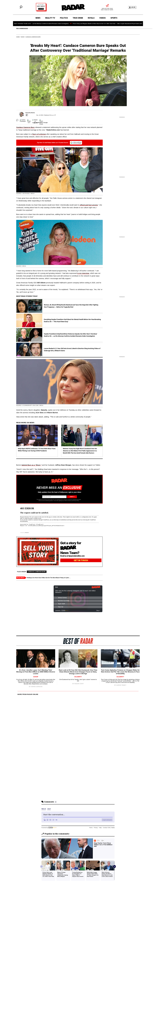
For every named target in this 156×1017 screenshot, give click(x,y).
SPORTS (113, 18)
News (22, 36)
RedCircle (27, 532)
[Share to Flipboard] (35, 120)
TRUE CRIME (78, 18)
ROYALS (91, 18)
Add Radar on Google (42, 122)
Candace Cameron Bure (33, 36)
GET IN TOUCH (81, 560)
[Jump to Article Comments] (17, 120)
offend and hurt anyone (89, 205)
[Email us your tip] (41, 11)
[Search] (21, 8)
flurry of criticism (39, 134)
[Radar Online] (73, 7)
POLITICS (64, 18)
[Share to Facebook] (23, 120)
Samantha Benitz (30, 112)
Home (18, 36)
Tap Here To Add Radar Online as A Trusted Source (52, 142)
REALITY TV (50, 18)
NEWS (38, 18)
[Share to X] (29, 120)
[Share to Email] (41, 120)
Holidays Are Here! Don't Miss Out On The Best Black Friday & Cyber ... (48, 577)
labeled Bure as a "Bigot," (32, 465)
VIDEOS (102, 18)
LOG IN (133, 7)
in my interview (83, 273)
